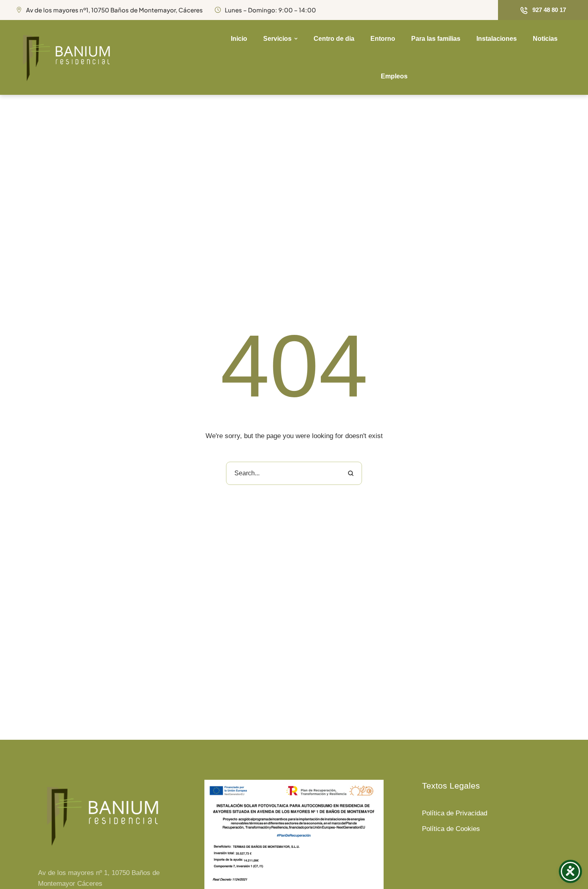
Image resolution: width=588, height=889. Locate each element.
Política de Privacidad (454, 813)
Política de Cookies (451, 829)
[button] (543, 10)
